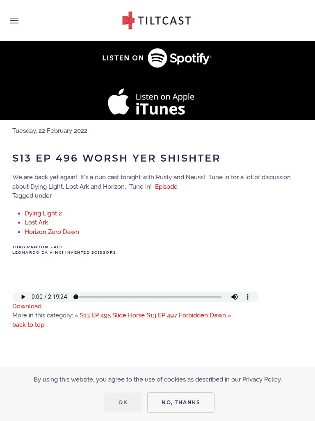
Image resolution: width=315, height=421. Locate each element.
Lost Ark (36, 222)
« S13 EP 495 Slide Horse (110, 315)
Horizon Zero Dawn (52, 232)
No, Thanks (181, 402)
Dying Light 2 (43, 213)
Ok (123, 402)
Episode (166, 186)
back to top (28, 324)
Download (26, 306)
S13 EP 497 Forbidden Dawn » (188, 315)
